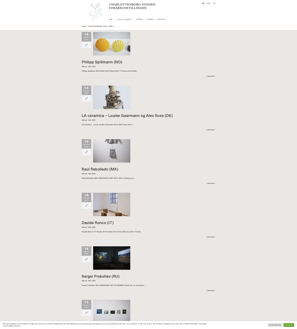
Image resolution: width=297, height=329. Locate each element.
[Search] (214, 3)
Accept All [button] (289, 325)
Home (84, 26)
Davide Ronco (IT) (98, 223)
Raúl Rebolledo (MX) (100, 169)
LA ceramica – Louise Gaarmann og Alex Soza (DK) (127, 116)
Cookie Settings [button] (275, 325)
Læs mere (210, 76)
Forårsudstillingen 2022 (97, 26)
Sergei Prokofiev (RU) (101, 277)
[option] (209, 3)
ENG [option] (209, 3)
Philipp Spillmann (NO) (102, 62)
